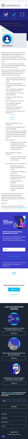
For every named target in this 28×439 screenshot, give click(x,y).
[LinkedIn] (15, 274)
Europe (12, 119)
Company (4, 418)
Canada (12, 117)
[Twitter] (13, 274)
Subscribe (14, 406)
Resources (5, 422)
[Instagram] (14, 432)
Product (4, 414)
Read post (14, 333)
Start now (14, 289)
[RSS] (17, 432)
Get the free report (14, 256)
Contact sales (14, 294)
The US (12, 115)
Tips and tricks (6, 31)
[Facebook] (12, 274)
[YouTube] (15, 432)
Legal (3, 426)
